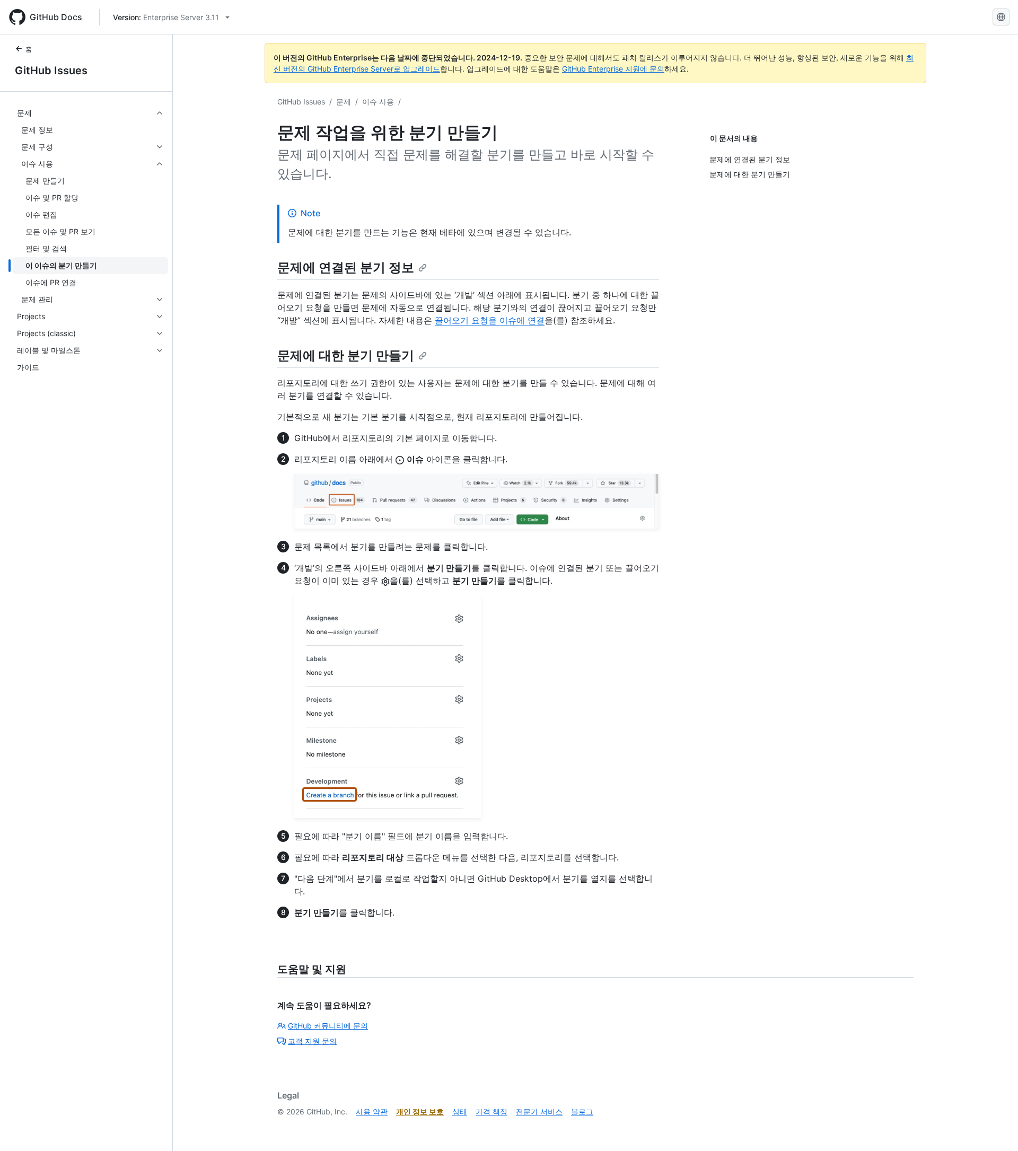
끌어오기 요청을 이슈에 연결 (490, 320)
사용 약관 (372, 1111)
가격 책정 (491, 1111)
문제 (343, 101)
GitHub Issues (51, 70)
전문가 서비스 (539, 1111)
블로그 (582, 1111)
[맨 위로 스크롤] (994, 1127)
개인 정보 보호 (420, 1111)
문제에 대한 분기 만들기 (345, 355)
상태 (459, 1111)
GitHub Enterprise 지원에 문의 (613, 68)
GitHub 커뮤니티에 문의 (328, 1025)
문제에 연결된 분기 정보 (345, 267)
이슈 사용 (378, 101)
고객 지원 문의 (312, 1040)
